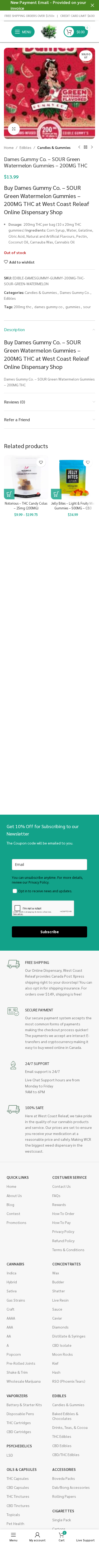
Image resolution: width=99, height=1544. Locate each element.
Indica (11, 1272)
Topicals (13, 1514)
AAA (10, 1327)
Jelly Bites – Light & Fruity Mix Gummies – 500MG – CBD (73, 505)
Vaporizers (17, 1395)
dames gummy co (48, 306)
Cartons (58, 1528)
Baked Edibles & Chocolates (65, 1416)
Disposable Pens (20, 1413)
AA (9, 1336)
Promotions (16, 1222)
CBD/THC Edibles (65, 1454)
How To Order (63, 1213)
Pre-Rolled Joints (21, 1363)
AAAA (11, 1318)
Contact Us (61, 1186)
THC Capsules (18, 1478)
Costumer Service (69, 1177)
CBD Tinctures (18, 1505)
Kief (55, 1363)
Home (9, 147)
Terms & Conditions (68, 1249)
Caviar (57, 1318)
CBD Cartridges (19, 1431)
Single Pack (61, 1519)
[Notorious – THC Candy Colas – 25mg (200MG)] (26, 477)
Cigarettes (63, 1510)
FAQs (56, 1195)
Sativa (12, 1290)
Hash (56, 1372)
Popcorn (14, 1354)
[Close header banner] (92, 5)
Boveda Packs (63, 1478)
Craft (11, 1309)
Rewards (59, 1204)
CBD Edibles (62, 1445)
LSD (10, 1455)
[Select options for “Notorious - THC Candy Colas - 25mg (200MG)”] (9, 494)
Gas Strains (16, 1300)
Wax (55, 1272)
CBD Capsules (18, 1487)
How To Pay (61, 1222)
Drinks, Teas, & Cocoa (70, 1427)
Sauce (57, 1309)
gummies (72, 306)
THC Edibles (61, 1436)
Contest (13, 1213)
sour (87, 306)
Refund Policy (63, 1240)
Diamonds (60, 1327)
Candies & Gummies (53, 147)
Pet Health (15, 1523)
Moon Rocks (62, 1354)
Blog (10, 1204)
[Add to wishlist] (41, 462)
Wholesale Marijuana (24, 1381)
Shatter (58, 1290)
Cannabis (15, 1263)
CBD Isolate (62, 1345)
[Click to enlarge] (14, 129)
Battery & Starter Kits (24, 1404)
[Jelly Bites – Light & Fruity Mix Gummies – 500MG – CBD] (73, 477)
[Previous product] (79, 147)
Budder (58, 1281)
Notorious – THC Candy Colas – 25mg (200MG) (26, 505)
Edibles (25, 147)
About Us (14, 1195)
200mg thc (22, 306)
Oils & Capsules (22, 1469)
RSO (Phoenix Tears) (68, 1381)
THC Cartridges (19, 1422)
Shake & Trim (17, 1372)
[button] (56, 494)
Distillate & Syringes (69, 1336)
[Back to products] (85, 147)
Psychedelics (19, 1445)
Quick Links (18, 1177)
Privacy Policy (63, 1231)
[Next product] (92, 147)
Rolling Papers (64, 1496)
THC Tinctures (18, 1496)
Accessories (64, 1469)
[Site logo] (49, 31)
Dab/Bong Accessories (71, 1487)
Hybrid (12, 1281)
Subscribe (49, 931)
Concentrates (66, 1263)
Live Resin (60, 1300)
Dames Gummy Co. (75, 292)
